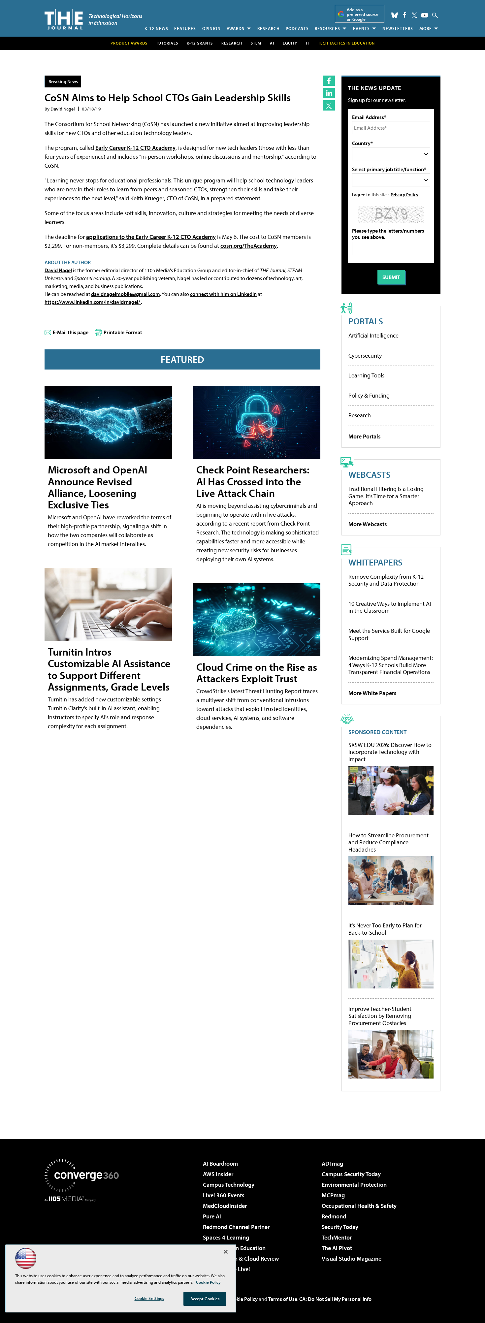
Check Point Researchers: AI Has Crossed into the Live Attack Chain (252, 481)
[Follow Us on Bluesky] (394, 15)
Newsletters (397, 28)
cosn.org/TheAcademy (248, 245)
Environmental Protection (354, 1184)
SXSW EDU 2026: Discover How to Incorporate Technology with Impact (390, 752)
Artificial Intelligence (373, 335)
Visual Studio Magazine (351, 1258)
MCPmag (333, 1195)
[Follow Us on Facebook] (405, 15)
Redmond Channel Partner (236, 1227)
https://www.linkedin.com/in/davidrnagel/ (93, 302)
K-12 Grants (200, 43)
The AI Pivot (337, 1248)
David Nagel (62, 109)
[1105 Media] (84, 1235)
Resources (327, 28)
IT (307, 43)
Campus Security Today (351, 1174)
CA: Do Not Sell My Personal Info (335, 1299)
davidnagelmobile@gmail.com (125, 294)
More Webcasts (367, 524)
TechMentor (337, 1237)
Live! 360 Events (223, 1195)
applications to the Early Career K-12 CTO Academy (151, 237)
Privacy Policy (404, 194)
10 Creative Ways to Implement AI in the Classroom (389, 607)
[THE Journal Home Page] (93, 19)
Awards (235, 28)
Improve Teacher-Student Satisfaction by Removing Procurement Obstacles (379, 1016)
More (425, 28)
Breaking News (63, 81)
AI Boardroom (220, 1163)
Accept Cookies (205, 1298)
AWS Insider (218, 1174)
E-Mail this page (70, 332)
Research (268, 28)
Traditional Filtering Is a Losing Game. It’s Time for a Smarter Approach (386, 496)
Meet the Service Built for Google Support (389, 634)
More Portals (364, 436)
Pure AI (212, 1216)
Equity (290, 43)
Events (361, 28)
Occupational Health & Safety (359, 1206)
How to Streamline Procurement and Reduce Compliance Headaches (388, 842)
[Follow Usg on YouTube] (424, 15)
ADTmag (332, 1163)
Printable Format (123, 332)
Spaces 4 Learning (226, 1237)
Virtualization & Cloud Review (241, 1258)
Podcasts (297, 28)
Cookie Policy (243, 1299)
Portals (365, 321)
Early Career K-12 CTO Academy (135, 147)
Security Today (340, 1227)
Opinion (211, 28)
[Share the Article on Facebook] (329, 81)
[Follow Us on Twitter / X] (414, 15)
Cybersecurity (365, 355)
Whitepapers (375, 562)
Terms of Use (282, 1299)
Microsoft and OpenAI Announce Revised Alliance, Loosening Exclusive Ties (97, 487)
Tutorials (167, 43)
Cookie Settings (149, 1298)
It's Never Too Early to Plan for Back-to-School (385, 929)
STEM (256, 43)
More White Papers (372, 693)
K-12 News (156, 28)
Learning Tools (366, 375)
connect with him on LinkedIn (223, 294)
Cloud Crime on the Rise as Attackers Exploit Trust (256, 672)
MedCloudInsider (225, 1206)
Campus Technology (228, 1184)
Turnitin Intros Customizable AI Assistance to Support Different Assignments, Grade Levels (109, 669)
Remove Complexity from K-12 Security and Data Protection (386, 580)
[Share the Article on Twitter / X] (329, 105)
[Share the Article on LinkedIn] (329, 93)
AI (272, 43)
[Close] (225, 1251)
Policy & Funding (369, 395)
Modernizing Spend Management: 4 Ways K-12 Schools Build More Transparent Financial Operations (390, 665)
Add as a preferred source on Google (362, 14)
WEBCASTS (369, 474)
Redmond (334, 1216)
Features (185, 28)
